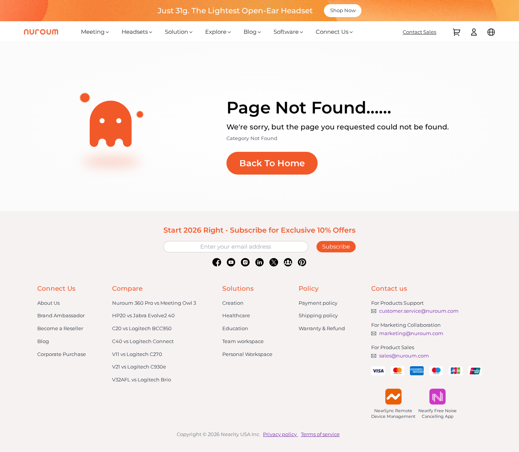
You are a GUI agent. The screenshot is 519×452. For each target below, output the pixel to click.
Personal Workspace (247, 354)
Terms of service (320, 434)
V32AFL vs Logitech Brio (141, 379)
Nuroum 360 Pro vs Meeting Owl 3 (154, 303)
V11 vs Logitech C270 (137, 354)
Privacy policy (280, 434)
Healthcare (236, 315)
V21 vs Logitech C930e (139, 367)
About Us (48, 303)
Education (235, 328)
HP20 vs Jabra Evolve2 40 (143, 315)
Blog (43, 341)
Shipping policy (318, 315)
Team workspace (243, 341)
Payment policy (318, 303)
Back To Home (272, 163)
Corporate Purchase (61, 354)
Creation (233, 303)
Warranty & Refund (322, 328)
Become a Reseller (60, 328)
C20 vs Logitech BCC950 (142, 328)
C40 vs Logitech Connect (143, 341)
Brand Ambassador (61, 315)
